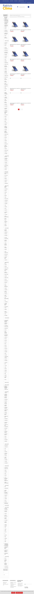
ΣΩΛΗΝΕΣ (6, 498)
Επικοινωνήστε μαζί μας (5, 584)
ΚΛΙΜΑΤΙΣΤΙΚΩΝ (7, 40)
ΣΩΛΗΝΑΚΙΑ (6, 203)
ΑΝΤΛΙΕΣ (6, 116)
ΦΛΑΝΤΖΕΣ (6, 104)
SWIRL (5, 373)
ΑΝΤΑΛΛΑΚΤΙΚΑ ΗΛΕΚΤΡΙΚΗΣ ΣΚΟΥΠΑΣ (6, 321)
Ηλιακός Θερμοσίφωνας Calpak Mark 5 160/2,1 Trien (15, 45)
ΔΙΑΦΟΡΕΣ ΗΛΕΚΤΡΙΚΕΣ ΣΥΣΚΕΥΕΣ (5, 395)
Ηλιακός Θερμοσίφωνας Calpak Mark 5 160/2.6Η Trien (15, 89)
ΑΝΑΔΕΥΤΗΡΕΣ (6, 468)
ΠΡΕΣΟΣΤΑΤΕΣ (6, 150)
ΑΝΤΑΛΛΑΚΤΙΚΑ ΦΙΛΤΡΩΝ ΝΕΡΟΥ (6, 548)
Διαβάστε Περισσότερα (19, 592)
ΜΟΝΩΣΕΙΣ (6, 282)
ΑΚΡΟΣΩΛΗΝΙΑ (6, 326)
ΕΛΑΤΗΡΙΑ (6, 129)
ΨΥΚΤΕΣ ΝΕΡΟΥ (6, 567)
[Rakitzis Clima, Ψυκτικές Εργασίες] (7, 7)
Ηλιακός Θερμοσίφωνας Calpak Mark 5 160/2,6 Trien (26, 59)
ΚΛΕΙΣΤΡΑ (6, 137)
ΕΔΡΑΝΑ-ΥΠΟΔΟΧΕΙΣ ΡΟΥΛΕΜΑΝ (5, 127)
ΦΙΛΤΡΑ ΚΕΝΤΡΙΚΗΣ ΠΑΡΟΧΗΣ (5, 564)
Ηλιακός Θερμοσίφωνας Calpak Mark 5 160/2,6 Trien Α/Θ (15, 74)
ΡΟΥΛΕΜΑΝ (6, 153)
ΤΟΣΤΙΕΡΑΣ (6, 214)
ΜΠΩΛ (5, 90)
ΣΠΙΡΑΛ (5, 353)
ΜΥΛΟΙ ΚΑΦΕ (6, 439)
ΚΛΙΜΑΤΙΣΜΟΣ (6, 503)
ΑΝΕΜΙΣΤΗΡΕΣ (6, 252)
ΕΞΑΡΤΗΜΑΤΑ (6, 325)
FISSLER (5, 224)
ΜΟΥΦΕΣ (6, 345)
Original (6, 370)
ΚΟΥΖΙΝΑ (6, 47)
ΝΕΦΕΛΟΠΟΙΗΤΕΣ (7, 465)
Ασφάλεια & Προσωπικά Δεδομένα (13, 586)
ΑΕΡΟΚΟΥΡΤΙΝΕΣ (7, 507)
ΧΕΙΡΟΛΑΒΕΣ (6, 235)
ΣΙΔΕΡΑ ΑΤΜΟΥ (6, 171)
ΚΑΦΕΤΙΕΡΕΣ (5, 492)
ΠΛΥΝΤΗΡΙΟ (6, 110)
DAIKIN (5, 530)
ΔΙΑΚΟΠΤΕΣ (6, 495)
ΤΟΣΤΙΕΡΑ (6, 461)
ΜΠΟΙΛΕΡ (6, 195)
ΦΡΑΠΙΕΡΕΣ (6, 441)
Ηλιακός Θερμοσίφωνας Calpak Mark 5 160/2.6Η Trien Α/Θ (26, 89)
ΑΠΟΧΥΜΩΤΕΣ (6, 445)
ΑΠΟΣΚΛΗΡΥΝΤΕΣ (7, 556)
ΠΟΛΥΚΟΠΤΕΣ (6, 467)
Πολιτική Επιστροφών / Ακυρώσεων (13, 584)
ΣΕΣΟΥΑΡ (6, 455)
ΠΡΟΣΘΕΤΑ (6, 348)
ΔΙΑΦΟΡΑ (6, 57)
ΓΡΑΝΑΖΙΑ (5, 386)
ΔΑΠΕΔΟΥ (6, 513)
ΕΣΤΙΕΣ (5, 59)
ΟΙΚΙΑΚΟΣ (6, 309)
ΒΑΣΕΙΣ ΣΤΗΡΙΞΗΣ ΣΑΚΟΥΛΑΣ (5, 332)
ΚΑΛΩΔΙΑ (6, 190)
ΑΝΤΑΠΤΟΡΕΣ (6, 328)
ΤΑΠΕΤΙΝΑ (6, 206)
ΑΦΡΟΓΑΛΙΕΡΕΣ (6, 426)
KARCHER (6, 368)
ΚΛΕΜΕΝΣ (6, 68)
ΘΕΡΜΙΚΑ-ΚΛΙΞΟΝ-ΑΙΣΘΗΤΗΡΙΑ (5, 132)
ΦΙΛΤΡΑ (5, 35)
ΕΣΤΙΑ (5, 448)
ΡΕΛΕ (5, 300)
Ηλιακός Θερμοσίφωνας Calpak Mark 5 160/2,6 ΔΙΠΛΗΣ (26, 74)
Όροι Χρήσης (12, 587)
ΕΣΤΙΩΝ (5, 28)
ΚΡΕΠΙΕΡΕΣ (6, 412)
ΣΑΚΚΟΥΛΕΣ (6, 362)
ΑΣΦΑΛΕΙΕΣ (6, 54)
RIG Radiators (6, 488)
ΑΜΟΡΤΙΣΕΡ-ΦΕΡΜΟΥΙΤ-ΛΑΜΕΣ (5, 112)
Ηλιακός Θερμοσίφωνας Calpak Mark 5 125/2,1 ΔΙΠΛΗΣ (26, 30)
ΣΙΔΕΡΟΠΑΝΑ (6, 200)
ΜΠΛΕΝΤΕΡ (6, 451)
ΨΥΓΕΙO (5, 251)
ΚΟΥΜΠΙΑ (6, 140)
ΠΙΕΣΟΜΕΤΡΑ (6, 418)
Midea (5, 536)
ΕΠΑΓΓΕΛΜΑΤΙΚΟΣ (7, 505)
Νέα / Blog (4, 583)
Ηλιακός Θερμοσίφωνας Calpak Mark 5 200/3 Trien (26, 103)
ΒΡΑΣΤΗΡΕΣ (6, 428)
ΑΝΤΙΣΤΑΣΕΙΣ (6, 31)
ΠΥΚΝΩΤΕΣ (6, 293)
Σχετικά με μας (5, 582)
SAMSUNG (6, 538)
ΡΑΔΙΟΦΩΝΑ (6, 420)
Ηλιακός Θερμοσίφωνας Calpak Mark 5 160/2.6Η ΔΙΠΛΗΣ (15, 103)
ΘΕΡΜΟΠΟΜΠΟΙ (6, 485)
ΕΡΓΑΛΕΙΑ (6, 266)
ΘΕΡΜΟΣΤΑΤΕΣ (6, 64)
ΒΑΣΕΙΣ (5, 121)
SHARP (5, 541)
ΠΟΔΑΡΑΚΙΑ (6, 289)
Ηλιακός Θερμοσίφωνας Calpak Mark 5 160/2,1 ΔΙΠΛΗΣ (15, 59)
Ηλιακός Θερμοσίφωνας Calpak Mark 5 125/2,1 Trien (15, 30)
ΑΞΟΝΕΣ (5, 470)
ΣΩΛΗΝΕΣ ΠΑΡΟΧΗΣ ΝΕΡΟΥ (5, 304)
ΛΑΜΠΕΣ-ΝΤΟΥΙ (6, 75)
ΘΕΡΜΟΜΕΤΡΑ (6, 62)
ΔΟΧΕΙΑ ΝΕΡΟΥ (6, 183)
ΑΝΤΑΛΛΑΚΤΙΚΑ (6, 238)
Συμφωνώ (13, 592)
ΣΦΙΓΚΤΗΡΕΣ (6, 160)
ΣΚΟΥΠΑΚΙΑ (6, 459)
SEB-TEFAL (6, 237)
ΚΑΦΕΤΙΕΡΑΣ (6, 30)
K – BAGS (6, 365)
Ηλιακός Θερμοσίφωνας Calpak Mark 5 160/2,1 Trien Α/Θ (26, 45)
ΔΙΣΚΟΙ (5, 473)
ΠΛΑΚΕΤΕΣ (6, 148)
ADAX (5, 486)
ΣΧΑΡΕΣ (5, 95)
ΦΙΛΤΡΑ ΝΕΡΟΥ (6, 306)
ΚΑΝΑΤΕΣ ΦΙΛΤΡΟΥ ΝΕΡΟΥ (5, 560)
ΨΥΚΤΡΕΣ (6, 169)
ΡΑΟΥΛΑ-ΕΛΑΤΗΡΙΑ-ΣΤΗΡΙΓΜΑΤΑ (5, 93)
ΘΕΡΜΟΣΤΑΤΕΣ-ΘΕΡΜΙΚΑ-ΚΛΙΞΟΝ (6, 186)
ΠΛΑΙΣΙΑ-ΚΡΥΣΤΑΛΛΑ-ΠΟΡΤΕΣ (5, 146)
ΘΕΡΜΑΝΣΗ (5, 478)
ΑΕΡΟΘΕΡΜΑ (6, 399)
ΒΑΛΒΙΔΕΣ (6, 119)
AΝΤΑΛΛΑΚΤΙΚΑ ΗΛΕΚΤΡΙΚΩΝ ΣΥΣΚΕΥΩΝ (6, 23)
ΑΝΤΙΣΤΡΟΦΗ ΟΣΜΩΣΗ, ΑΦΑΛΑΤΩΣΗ (6, 551)
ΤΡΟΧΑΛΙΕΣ (6, 162)
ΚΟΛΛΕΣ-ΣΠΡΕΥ (6, 274)
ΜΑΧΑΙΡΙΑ (6, 88)
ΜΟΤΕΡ (5, 343)
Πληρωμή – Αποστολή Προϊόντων (13, 582)
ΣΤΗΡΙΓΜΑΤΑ (6, 301)
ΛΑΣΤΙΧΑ (6, 142)
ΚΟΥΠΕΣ (5, 436)
